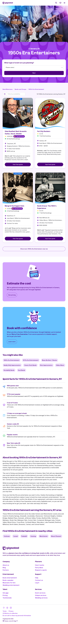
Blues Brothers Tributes (49, 360)
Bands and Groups (20, 89)
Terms (5, 611)
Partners (6, 570)
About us (6, 565)
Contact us (39, 580)
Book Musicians (8, 89)
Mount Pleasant (56, 536)
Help (36, 578)
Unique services (40, 595)
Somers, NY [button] (35, 49)
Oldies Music (60, 365)
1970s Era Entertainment (31, 360)
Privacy (11, 611)
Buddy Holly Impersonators (12, 365)
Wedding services (41, 598)
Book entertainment (10, 578)
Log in (37, 583)
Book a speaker (8, 580)
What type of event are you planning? (19, 63)
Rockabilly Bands (9, 370)
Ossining (33, 536)
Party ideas (39, 567)
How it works (39, 565)
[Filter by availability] (16, 94)
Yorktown (7, 536)
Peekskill (24, 536)
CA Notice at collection (10, 613)
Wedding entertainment (11, 585)
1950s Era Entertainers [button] (34, 53)
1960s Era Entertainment (11, 360)
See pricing (12, 295)
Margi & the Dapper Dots (14, 206)
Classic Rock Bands (30, 365)
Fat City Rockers (43, 131)
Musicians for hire (9, 583)
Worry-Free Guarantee (20, 334)
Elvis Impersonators (46, 365)
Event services (40, 593)
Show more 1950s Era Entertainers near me (34, 249)
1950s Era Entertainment (36, 89)
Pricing (5, 595)
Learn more (11, 341)
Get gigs (5, 593)
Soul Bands (21, 370)
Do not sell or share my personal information (17, 615)
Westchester (43, 536)
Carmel (15, 536)
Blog (4, 567)
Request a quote (41, 570)
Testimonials (7, 598)
